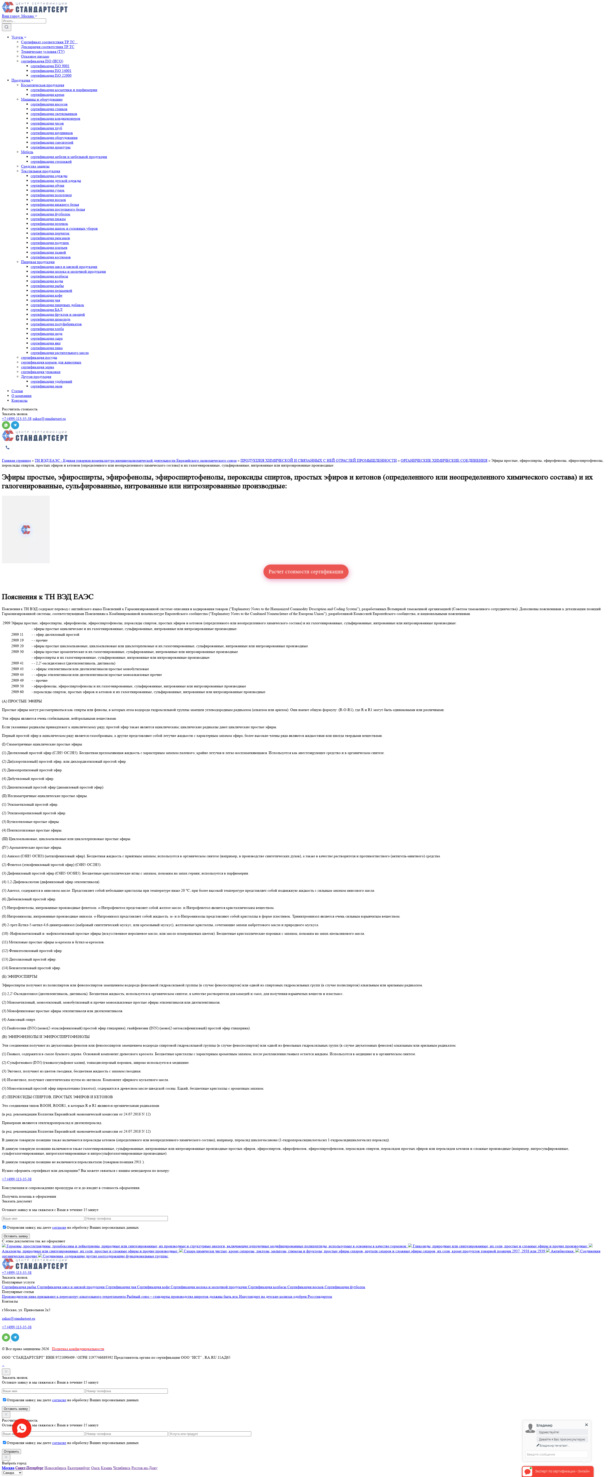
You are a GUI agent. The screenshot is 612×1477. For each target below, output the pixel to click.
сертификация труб (46, 128)
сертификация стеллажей (51, 161)
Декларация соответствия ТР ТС (47, 46)
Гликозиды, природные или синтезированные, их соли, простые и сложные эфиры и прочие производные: (500, 1246)
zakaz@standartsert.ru (49, 418)
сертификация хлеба (47, 328)
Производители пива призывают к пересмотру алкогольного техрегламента (64, 1296)
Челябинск (122, 1468)
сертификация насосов (49, 104)
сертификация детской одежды (56, 180)
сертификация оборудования (54, 137)
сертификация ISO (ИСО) (42, 61)
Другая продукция (36, 376)
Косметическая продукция (42, 85)
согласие (59, 1227)
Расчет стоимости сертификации (306, 572)
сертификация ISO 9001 (50, 66)
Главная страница (16, 460)
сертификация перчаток (50, 233)
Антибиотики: (562, 1251)
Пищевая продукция (38, 262)
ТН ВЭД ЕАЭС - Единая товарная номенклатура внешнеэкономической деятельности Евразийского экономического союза (136, 460)
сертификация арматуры (51, 147)
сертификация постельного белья (58, 209)
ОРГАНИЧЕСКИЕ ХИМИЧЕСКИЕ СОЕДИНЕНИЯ (444, 460)
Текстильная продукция (40, 171)
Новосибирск (55, 1468)
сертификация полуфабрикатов (56, 324)
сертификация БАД (46, 309)
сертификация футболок (50, 214)
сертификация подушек (50, 242)
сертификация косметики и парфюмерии (64, 89)
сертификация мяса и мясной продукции (64, 266)
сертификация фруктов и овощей (58, 314)
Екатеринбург (78, 1468)
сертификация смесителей (52, 142)
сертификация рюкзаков (50, 238)
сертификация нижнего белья (55, 204)
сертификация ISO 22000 (51, 75)
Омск (95, 1468)
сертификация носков (48, 199)
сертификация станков (49, 109)
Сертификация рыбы (19, 1287)
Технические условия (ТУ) (43, 51)
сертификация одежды (49, 176)
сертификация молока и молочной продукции (68, 271)
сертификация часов (47, 123)
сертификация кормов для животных (51, 362)
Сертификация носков (306, 1287)
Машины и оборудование (42, 99)
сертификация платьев (49, 247)
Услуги (17, 37)
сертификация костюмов (51, 257)
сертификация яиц (46, 343)
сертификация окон (46, 386)
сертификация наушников (52, 132)
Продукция (21, 80)
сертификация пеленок (49, 223)
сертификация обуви (47, 185)
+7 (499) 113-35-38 (17, 418)
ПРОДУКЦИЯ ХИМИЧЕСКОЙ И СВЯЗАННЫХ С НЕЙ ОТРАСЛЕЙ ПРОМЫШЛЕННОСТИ (318, 460)
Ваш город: (18, 16)
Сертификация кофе (154, 1287)
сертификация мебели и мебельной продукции (69, 156)
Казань (106, 1468)
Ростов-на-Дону (144, 1468)
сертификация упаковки (40, 371)
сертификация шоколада (50, 319)
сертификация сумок (48, 190)
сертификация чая (45, 300)
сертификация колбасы (49, 276)
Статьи (17, 391)
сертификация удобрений (51, 381)
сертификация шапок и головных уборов (64, 228)
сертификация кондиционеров (55, 118)
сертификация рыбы (47, 285)
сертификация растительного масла (60, 352)
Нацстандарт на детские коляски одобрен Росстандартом (285, 1296)
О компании (21, 395)
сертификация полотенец (51, 195)
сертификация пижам (48, 219)
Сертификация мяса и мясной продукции (71, 1287)
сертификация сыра (47, 338)
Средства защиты (35, 166)
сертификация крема (47, 94)
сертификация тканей (48, 252)
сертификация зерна (37, 367)
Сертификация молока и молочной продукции (209, 1287)
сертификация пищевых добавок (57, 305)
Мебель (27, 152)
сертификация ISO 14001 (51, 70)
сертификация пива (47, 348)
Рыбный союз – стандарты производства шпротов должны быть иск (183, 1296)
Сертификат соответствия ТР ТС (49, 42)
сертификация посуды (39, 357)
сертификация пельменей (51, 290)
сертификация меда (46, 333)
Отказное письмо (35, 56)
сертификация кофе (46, 295)
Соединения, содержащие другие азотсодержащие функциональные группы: (105, 1256)
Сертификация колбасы (267, 1287)
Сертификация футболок (345, 1287)
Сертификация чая (121, 1287)
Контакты (19, 400)
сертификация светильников (54, 113)
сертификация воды (47, 281)
